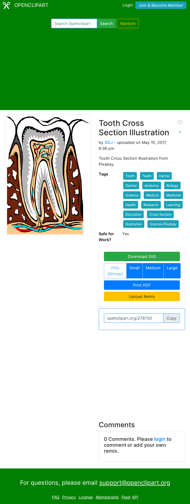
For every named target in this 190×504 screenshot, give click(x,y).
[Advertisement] (95, 69)
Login (127, 4)
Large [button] (172, 267)
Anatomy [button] (151, 185)
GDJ (109, 142)
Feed (125, 497)
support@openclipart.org (134, 482)
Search (106, 23)
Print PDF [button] (142, 285)
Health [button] (130, 205)
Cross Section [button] (160, 214)
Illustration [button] (133, 224)
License (86, 497)
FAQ (55, 497)
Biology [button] (172, 185)
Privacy (69, 497)
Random (128, 23)
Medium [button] (153, 267)
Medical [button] (152, 195)
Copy (171, 318)
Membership (107, 497)
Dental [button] (164, 176)
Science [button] (131, 195)
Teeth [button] (146, 176)
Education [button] (133, 214)
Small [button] (134, 267)
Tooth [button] (130, 176)
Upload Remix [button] (142, 296)
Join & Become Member (161, 5)
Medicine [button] (173, 195)
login (160, 439)
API (135, 497)
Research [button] (151, 205)
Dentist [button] (131, 185)
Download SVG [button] (142, 256)
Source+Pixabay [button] (163, 224)
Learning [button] (173, 205)
